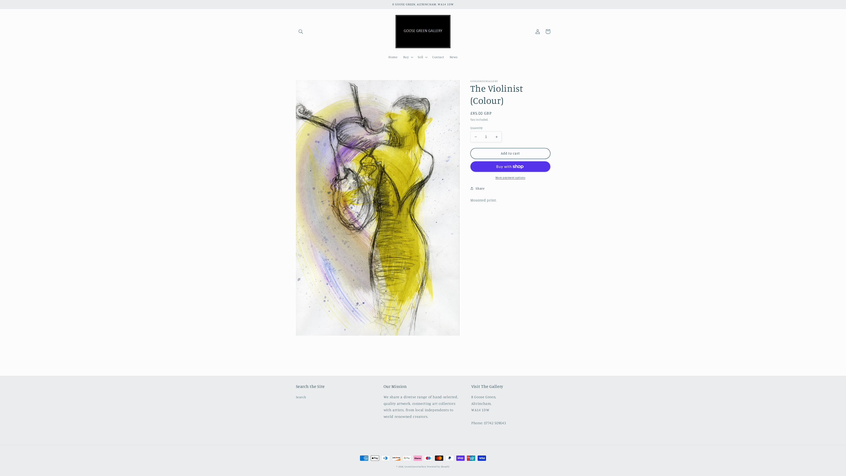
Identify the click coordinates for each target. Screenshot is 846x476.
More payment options (510, 177)
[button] (301, 31)
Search (301, 397)
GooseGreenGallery (415, 466)
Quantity (476, 128)
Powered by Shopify (438, 466)
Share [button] (480, 188)
